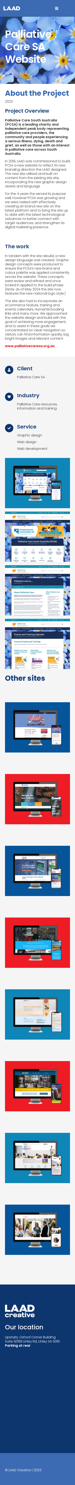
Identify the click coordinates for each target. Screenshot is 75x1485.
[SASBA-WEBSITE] (37, 1165)
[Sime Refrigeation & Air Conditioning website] (37, 878)
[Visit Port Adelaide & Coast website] (37, 950)
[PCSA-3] (37, 644)
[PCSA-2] (37, 590)
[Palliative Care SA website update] (37, 483)
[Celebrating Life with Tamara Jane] (37, 1237)
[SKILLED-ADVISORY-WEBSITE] (37, 1021)
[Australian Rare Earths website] (37, 806)
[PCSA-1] (37, 537)
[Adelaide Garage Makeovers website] (37, 1093)
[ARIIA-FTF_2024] (37, 734)
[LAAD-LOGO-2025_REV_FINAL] (11, 8)
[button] (56, 8)
